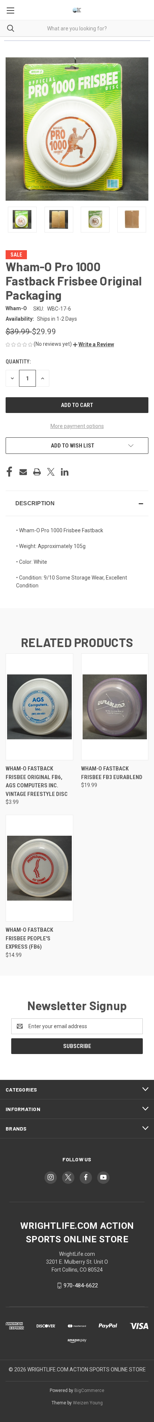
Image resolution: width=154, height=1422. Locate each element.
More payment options (77, 426)
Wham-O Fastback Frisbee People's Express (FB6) (29, 938)
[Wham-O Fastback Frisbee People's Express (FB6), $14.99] (39, 868)
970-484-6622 (81, 1285)
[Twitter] (51, 472)
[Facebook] (9, 472)
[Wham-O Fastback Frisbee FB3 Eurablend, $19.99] (115, 707)
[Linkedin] (64, 472)
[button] (93, 344)
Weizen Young (88, 1402)
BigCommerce (89, 1390)
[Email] (23, 472)
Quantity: (18, 362)
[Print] (37, 472)
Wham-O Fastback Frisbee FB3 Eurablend (111, 773)
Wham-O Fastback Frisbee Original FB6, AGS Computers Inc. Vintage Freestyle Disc (37, 781)
